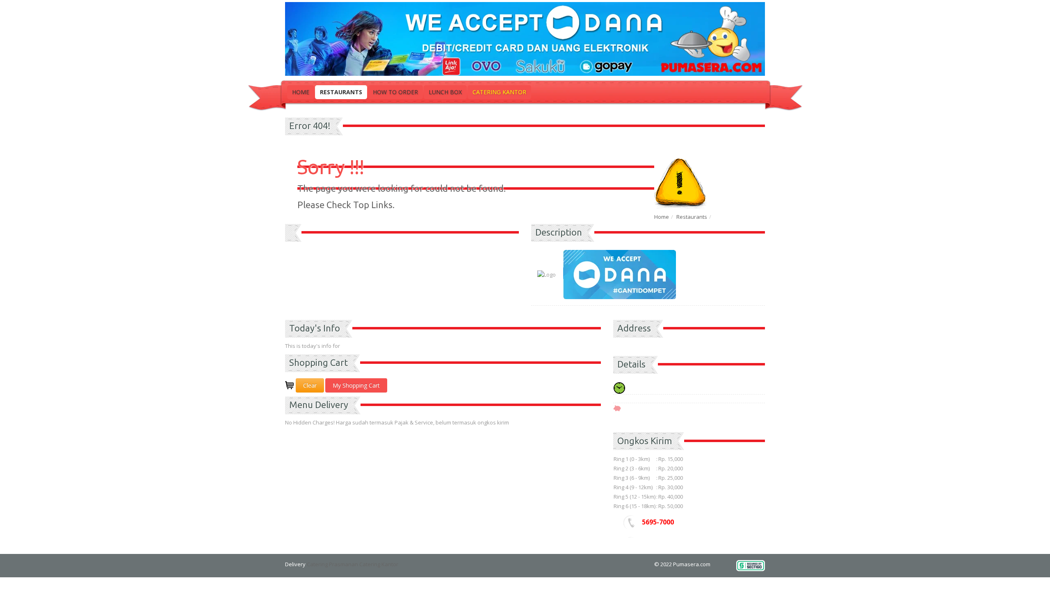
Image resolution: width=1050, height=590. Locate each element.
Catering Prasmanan (332, 564)
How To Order (395, 92)
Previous (291, 244)
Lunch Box (445, 92)
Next (513, 244)
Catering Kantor (499, 92)
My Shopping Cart (356, 385)
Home (300, 92)
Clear (310, 385)
